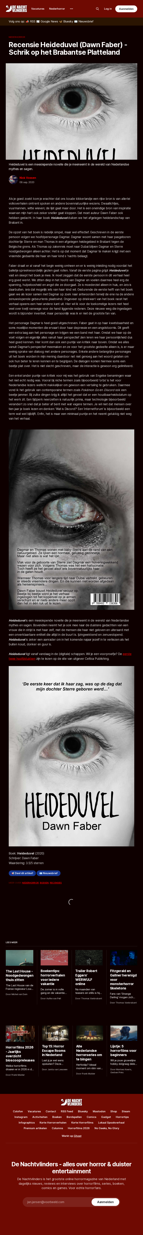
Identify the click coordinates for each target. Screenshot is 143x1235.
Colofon (18, 1111)
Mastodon (99, 1111)
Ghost (77, 1136)
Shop (113, 1111)
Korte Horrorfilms (82, 1122)
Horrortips (122, 1117)
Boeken (44, 882)
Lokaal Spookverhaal (111, 1122)
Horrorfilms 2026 (79, 1128)
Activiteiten (39, 1117)
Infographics (27, 1122)
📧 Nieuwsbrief (48, 873)
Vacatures (37, 8)
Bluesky (83, 1111)
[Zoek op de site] (97, 9)
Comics (91, 1117)
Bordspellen (74, 1117)
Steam (126, 1111)
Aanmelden (126, 9)
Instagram (21, 1117)
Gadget (106, 1117)
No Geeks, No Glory (107, 1128)
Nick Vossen (28, 177)
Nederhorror (57, 8)
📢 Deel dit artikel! (22, 873)
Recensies (56, 882)
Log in (108, 8)
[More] (71, 9)
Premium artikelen (35, 1128)
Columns (57, 1128)
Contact (51, 1111)
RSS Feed (67, 1111)
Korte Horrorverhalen (53, 1122)
